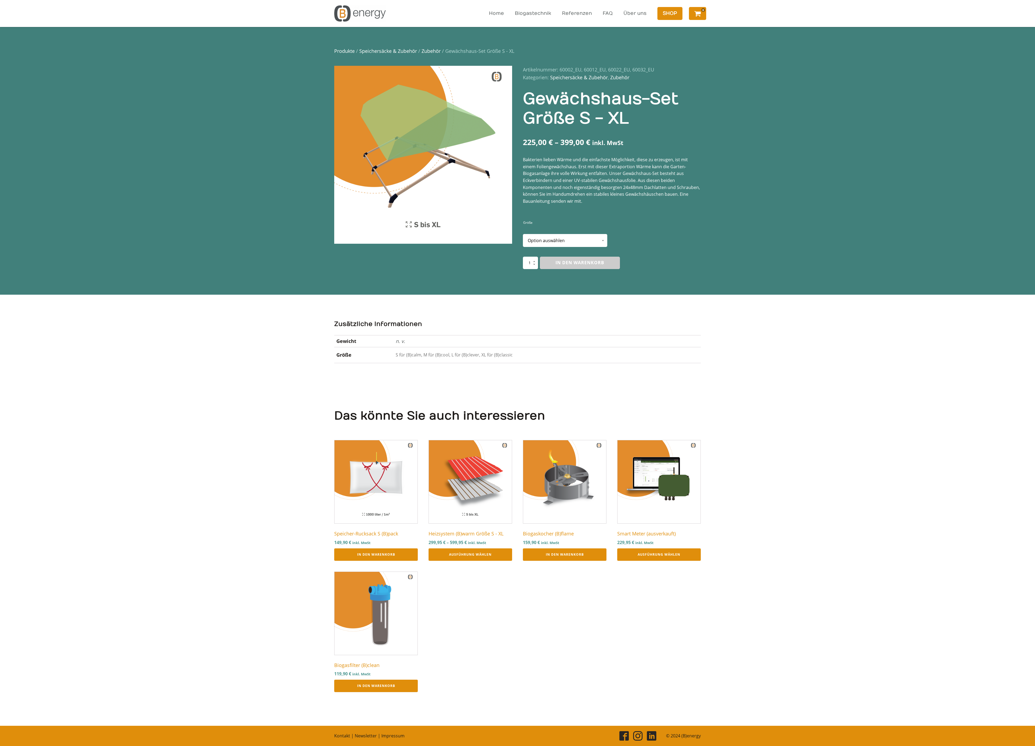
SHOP (670, 13)
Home (496, 13)
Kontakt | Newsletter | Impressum (369, 736)
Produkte (344, 51)
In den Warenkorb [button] (376, 554)
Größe (528, 222)
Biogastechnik (533, 13)
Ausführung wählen (470, 554)
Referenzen (577, 13)
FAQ (608, 13)
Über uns (635, 13)
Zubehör (431, 51)
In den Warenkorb (580, 263)
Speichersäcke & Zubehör (388, 51)
